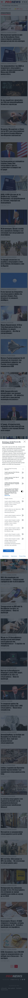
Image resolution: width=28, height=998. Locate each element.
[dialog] (14, 499)
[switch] (22, 472)
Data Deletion (5, 556)
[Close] (25, 442)
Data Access (14, 556)
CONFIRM (8, 550)
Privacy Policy (22, 556)
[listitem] (14, 469)
